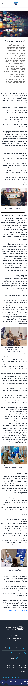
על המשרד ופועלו (21, 667)
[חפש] (3, 3)
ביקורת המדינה (9, 665)
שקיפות (23, 671)
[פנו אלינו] (7, 3)
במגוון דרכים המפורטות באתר (18, 610)
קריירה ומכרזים (21, 673)
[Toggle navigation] (25, 3)
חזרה (23, 9)
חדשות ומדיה (22, 665)
